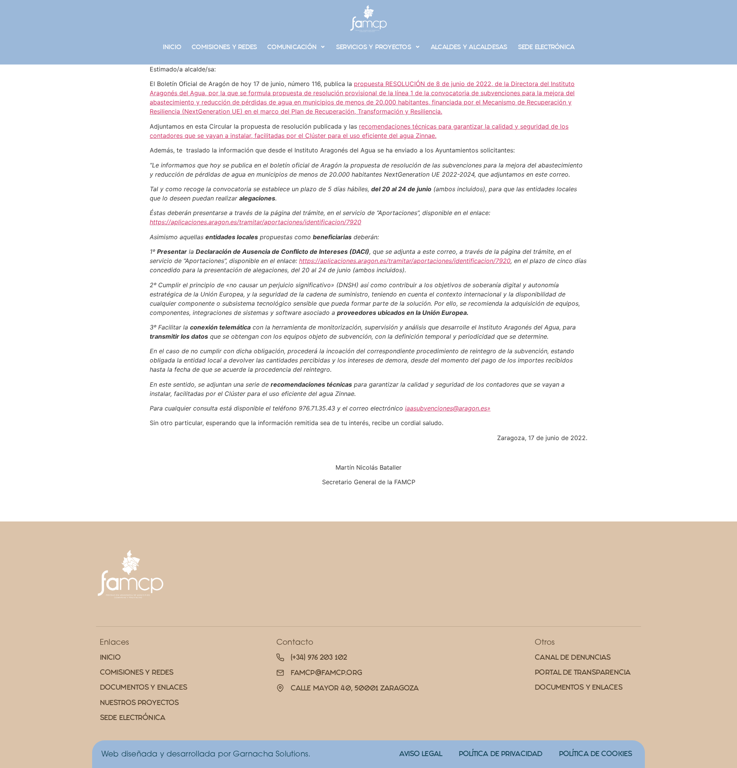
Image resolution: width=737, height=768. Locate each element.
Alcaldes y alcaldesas (469, 47)
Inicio (172, 47)
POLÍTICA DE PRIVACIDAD (500, 753)
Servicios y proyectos (373, 47)
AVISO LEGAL (420, 753)
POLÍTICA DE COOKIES (595, 753)
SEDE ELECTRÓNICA (546, 47)
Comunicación (291, 47)
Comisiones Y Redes (224, 47)
